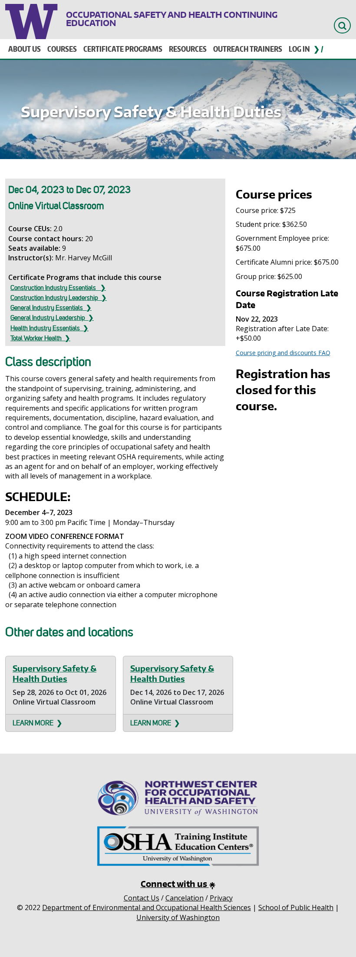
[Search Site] (342, 25)
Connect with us (175, 883)
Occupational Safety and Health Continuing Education (171, 18)
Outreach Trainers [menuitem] (247, 48)
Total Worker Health (36, 338)
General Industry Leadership (47, 318)
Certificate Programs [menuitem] (122, 48)
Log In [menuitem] (299, 48)
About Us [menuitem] (24, 48)
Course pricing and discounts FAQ (283, 353)
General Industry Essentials (46, 308)
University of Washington (32, 19)
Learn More (33, 723)
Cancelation (184, 898)
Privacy (221, 898)
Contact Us (141, 898)
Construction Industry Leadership (54, 298)
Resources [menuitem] (188, 48)
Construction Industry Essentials (53, 288)
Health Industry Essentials (45, 328)
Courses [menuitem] (62, 48)
